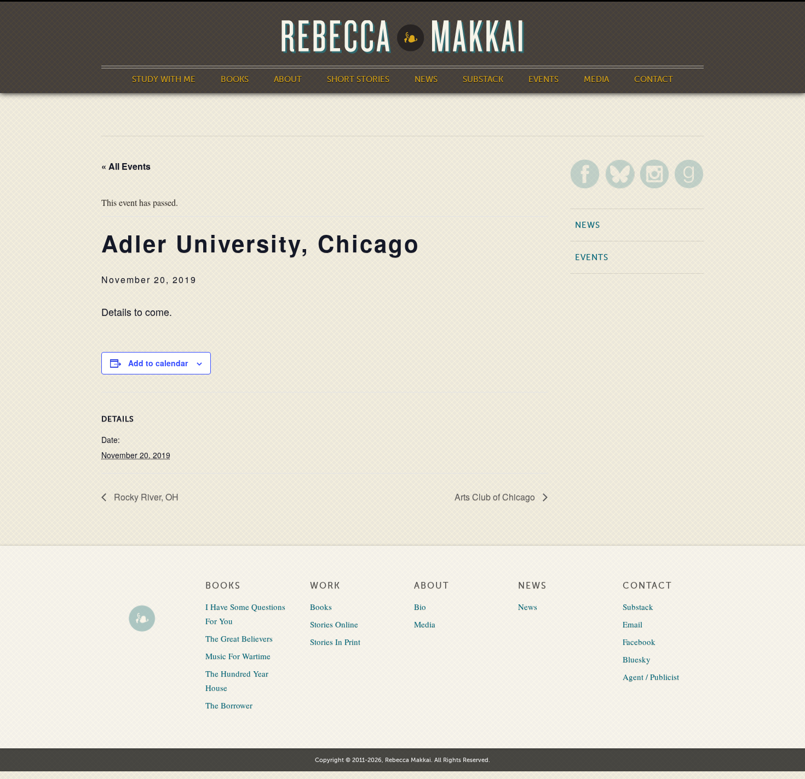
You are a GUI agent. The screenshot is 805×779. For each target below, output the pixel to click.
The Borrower (228, 705)
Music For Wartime (238, 655)
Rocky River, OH (145, 497)
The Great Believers (239, 638)
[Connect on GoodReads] (689, 173)
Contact (653, 79)
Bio (420, 606)
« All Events (126, 166)
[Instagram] (654, 173)
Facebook (639, 641)
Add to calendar (158, 362)
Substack (483, 79)
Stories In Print (335, 641)
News (426, 79)
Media (596, 79)
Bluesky (637, 659)
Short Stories (358, 79)
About (288, 79)
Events (543, 79)
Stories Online (334, 624)
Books (235, 79)
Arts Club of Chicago (496, 497)
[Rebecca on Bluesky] (620, 174)
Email (632, 624)
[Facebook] (585, 173)
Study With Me (164, 79)
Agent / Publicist (651, 676)
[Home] (402, 37)
